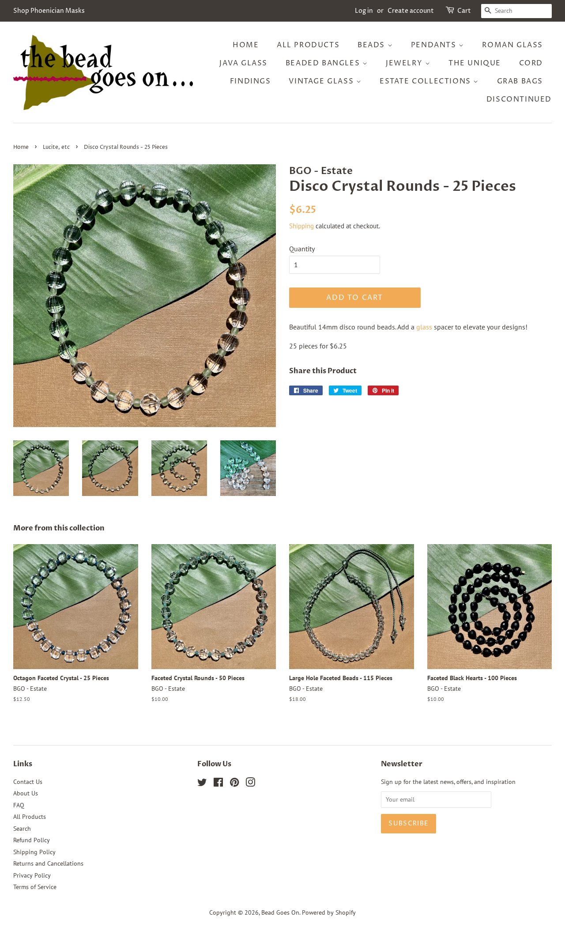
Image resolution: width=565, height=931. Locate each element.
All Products (308, 45)
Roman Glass (512, 45)
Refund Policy (31, 840)
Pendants (435, 45)
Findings (250, 81)
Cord (531, 63)
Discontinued (519, 99)
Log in (364, 11)
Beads (373, 45)
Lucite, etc (56, 147)
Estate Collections (426, 81)
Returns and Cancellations (48, 863)
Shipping (301, 226)
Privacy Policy (32, 875)
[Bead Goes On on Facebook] (218, 784)
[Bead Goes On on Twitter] (202, 784)
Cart (464, 11)
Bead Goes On (280, 912)
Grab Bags (520, 81)
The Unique (474, 63)
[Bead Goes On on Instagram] (250, 784)
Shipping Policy (34, 852)
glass (424, 326)
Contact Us (27, 782)
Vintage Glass (322, 81)
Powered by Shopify (329, 912)
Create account (411, 11)
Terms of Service (34, 887)
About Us (25, 793)
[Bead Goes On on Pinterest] (234, 784)
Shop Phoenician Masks (49, 11)
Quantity (302, 248)
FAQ (18, 805)
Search (22, 829)
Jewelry (405, 63)
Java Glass (243, 63)
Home (246, 45)
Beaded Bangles (324, 63)
